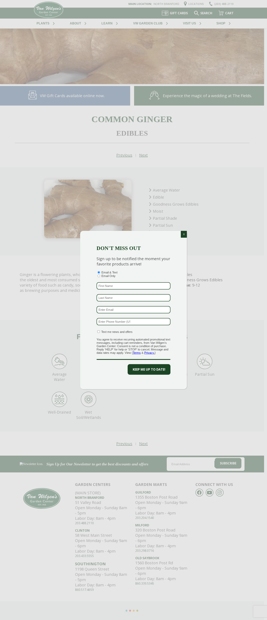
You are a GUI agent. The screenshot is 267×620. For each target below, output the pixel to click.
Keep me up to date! (149, 369)
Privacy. (149, 352)
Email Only (108, 276)
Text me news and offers (117, 331)
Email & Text (109, 272)
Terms (137, 352)
